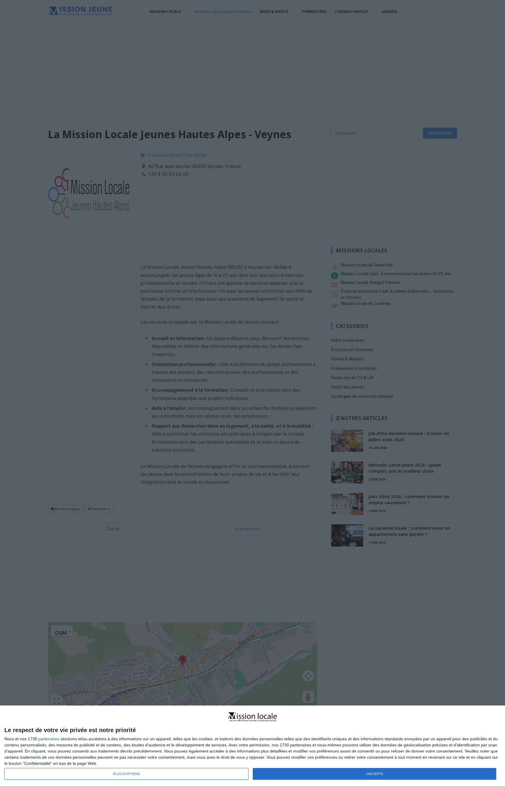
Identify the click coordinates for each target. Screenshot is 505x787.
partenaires (48, 739)
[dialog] (252, 746)
